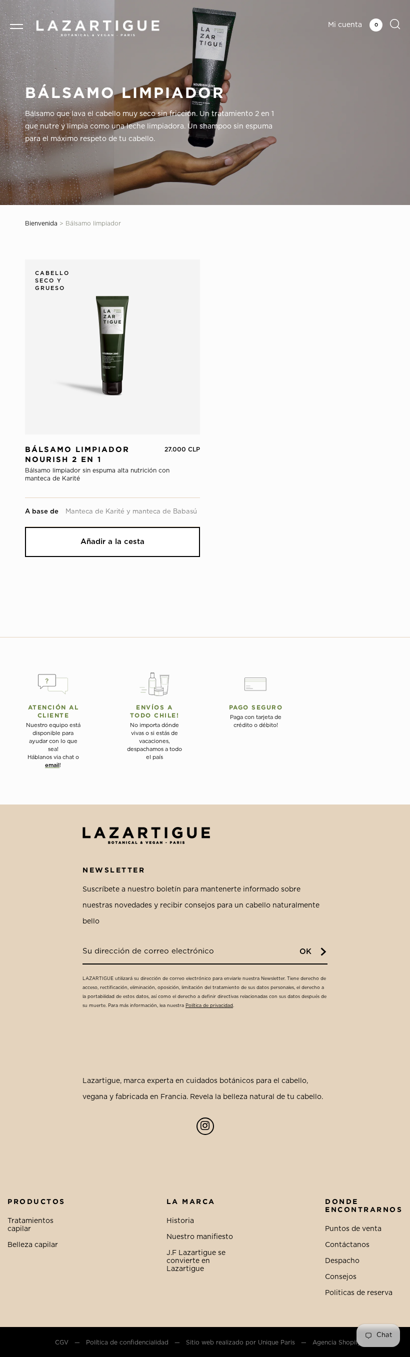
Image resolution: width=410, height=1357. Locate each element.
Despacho (342, 1261)
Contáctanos (347, 1245)
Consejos (340, 1277)
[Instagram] (205, 1126)
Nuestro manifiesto (199, 1237)
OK (306, 952)
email (52, 765)
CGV (61, 1343)
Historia (180, 1221)
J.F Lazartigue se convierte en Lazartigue (196, 1261)
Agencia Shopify (336, 1343)
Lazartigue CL (97, 28)
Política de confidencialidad (127, 1343)
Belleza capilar (33, 1245)
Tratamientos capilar (31, 1225)
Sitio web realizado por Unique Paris (240, 1343)
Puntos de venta (353, 1229)
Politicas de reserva (358, 1293)
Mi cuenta (345, 25)
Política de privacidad (209, 1006)
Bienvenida (41, 223)
